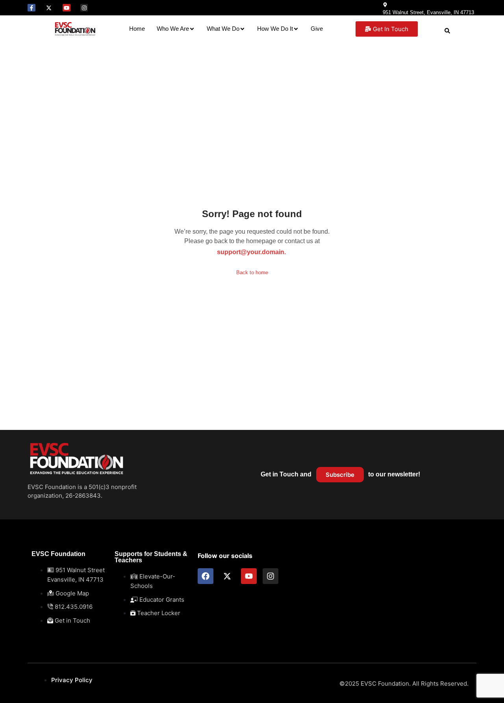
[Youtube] (66, 8)
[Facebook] (205, 576)
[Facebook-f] (31, 8)
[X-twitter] (49, 8)
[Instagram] (84, 8)
